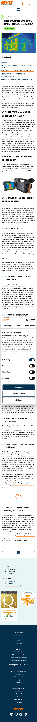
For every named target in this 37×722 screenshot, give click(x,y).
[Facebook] (20, 714)
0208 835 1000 (11, 581)
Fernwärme (18, 643)
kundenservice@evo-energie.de (13, 586)
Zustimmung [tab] (6, 325)
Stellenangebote (18, 677)
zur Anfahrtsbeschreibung (12, 573)
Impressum (18, 691)
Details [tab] (18, 325)
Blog (18, 680)
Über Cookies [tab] (30, 325)
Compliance (18, 702)
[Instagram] (25, 714)
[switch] (32, 365)
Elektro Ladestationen (18, 652)
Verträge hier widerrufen (18, 665)
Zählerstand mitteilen (18, 655)
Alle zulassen (18, 387)
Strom (18, 638)
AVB (18, 697)
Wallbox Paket (18, 635)
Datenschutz (18, 694)
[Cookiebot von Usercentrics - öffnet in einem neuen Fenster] (26, 320)
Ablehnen (18, 400)
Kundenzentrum (19, 674)
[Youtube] (16, 714)
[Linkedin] (11, 714)
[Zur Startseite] (18, 709)
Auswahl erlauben (18, 393)
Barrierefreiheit (18, 699)
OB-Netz (18, 682)
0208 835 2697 (11, 583)
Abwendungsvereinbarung (18, 658)
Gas (18, 641)
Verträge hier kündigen (18, 660)
